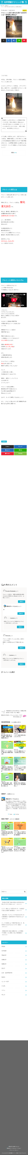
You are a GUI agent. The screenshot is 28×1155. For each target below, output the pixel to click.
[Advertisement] (14, 58)
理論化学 (4, 955)
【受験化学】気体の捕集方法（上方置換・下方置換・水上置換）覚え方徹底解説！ (13, 932)
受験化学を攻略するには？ (14, 1146)
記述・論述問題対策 (7, 972)
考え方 (3, 994)
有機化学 (4, 959)
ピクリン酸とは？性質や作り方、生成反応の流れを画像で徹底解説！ (13, 909)
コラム (3, 990)
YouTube (17, 814)
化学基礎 (4, 950)
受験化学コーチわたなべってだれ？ (14, 1148)
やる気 (3, 986)
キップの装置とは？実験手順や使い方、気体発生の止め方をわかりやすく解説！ (13, 924)
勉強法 (3, 977)
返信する (21, 601)
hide (15, 152)
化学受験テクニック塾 (14, 2)
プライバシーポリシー (14, 1150)
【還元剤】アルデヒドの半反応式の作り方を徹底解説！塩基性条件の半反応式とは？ (13, 916)
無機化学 (4, 441)
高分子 (3, 968)
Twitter (10, 814)
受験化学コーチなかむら (12, 799)
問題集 (3, 946)
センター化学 (5, 981)
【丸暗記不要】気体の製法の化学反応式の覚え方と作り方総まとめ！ (13, 903)
